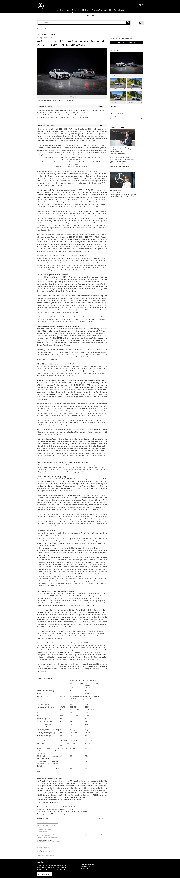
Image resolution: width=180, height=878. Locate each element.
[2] (58, 730)
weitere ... (114, 106)
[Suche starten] (128, 23)
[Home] (40, 6)
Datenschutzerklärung (87, 866)
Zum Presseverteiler (44, 874)
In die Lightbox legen (127, 42)
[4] (42, 771)
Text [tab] (39, 34)
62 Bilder (59, 100)
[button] (141, 23)
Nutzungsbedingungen (87, 864)
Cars (87, 15)
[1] (75, 699)
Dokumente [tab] (51, 34)
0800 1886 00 (41, 838)
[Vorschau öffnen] (72, 71)
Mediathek (85, 10)
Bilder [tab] (44, 34)
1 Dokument (69, 100)
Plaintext (101, 106)
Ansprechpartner (119, 10)
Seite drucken (43, 818)
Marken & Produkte (73, 10)
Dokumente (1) (116, 113)
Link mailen (102, 818)
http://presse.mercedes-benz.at (48, 802)
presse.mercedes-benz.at (121, 167)
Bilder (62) (114, 50)
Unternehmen (59, 10)
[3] (54, 733)
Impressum (84, 868)
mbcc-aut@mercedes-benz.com (45, 840)
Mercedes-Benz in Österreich (101, 10)
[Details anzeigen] (142, 75)
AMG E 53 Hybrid (72, 97)
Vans (92, 15)
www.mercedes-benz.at (45, 851)
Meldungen (40, 29)
